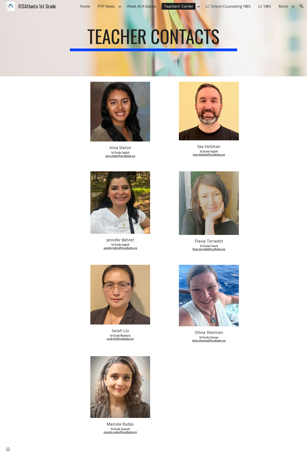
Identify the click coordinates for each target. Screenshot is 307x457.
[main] (153, 38)
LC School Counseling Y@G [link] (228, 6)
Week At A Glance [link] (141, 6)
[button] (301, 6)
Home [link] (85, 6)
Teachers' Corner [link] (178, 6)
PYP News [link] (106, 6)
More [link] (283, 6)
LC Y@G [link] (264, 6)
